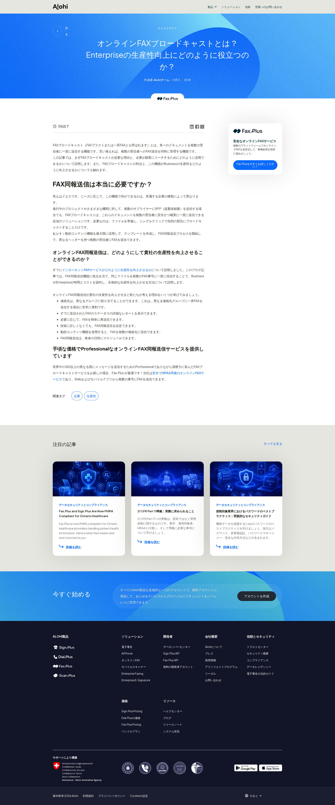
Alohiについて (213, 646)
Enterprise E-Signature (136, 680)
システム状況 (171, 731)
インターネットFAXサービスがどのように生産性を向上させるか (106, 270)
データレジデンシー (259, 666)
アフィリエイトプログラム (221, 666)
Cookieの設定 (139, 795)
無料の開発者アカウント (178, 666)
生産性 (91, 396)
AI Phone (127, 653)
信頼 (247, 6)
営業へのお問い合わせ (268, 6)
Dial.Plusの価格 (131, 718)
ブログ (167, 718)
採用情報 (210, 660)
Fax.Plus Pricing (131, 724)
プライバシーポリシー (111, 795)
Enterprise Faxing (132, 673)
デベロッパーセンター (176, 646)
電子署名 (127, 646)
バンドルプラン (131, 731)
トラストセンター (258, 646)
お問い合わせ (213, 680)
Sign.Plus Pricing (132, 711)
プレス (209, 653)
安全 (155, 373)
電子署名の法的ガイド (260, 673)
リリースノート (172, 724)
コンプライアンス (258, 660)
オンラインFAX (131, 660)
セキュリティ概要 (258, 653)
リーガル (210, 673)
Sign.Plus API (171, 653)
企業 (77, 396)
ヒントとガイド (167, 28)
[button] (212, 6)
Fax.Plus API (170, 660)
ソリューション (230, 6)
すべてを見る (273, 444)
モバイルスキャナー (134, 666)
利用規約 (88, 795)
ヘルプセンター (172, 711)
